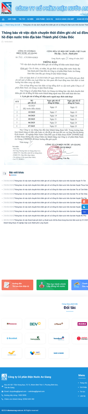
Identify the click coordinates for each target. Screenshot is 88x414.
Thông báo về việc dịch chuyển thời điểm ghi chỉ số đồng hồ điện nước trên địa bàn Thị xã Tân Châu (45, 194)
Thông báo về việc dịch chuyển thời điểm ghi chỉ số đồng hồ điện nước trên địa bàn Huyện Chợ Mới (45, 203)
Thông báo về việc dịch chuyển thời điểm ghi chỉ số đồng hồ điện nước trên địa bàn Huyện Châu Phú (46, 211)
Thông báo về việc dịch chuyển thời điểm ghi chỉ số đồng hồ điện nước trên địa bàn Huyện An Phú (45, 216)
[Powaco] (6, 8)
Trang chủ (83, 383)
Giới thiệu (83, 387)
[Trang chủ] (1, 25)
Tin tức (82, 392)
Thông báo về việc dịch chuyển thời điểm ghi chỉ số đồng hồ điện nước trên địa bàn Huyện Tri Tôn (45, 181)
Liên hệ (82, 396)
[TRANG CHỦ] (3, 19)
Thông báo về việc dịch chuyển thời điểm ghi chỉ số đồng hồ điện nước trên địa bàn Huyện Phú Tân (45, 198)
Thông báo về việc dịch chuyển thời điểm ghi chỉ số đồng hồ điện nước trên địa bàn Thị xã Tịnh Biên (46, 190)
